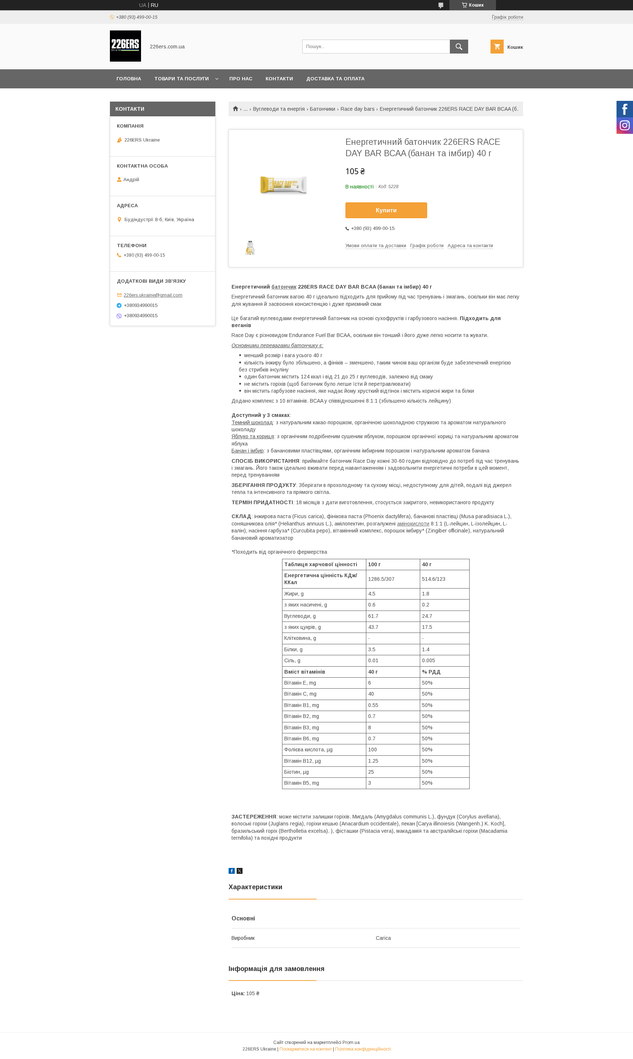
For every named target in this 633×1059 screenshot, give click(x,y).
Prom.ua (351, 1042)
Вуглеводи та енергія (279, 109)
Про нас (240, 78)
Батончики (322, 109)
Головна (128, 78)
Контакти (279, 78)
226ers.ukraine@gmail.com (153, 295)
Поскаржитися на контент (306, 1049)
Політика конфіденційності (363, 1049)
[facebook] (232, 872)
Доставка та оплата (335, 78)
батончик (283, 287)
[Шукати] (459, 47)
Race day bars (358, 109)
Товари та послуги (181, 78)
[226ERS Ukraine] (125, 60)
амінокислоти (413, 524)
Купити (386, 210)
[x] (240, 872)
